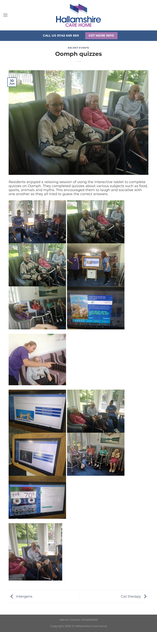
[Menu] (5, 15)
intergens (23, 596)
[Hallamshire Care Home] (78, 15)
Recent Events (78, 47)
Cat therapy (131, 596)
